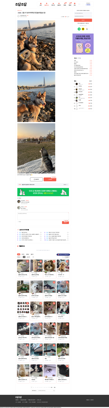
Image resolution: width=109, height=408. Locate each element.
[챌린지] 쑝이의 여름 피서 (23, 295)
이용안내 (87, 399)
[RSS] (63, 257)
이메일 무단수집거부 (31, 399)
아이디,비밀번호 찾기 (81, 23)
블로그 (32, 254)
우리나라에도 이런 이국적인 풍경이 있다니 (81, 73)
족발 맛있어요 (24, 232)
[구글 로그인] (86, 29)
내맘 (61, 273)
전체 (19, 254)
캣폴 (46, 358)
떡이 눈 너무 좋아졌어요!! (50, 274)
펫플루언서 (19, 10)
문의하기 (92, 399)
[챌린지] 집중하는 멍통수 (23, 379)
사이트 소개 (39, 399)
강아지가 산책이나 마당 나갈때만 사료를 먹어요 (31, 234)
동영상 (27, 254)
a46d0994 (36, 335)
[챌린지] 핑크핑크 (35, 358)
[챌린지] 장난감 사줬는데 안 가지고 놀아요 (26, 274)
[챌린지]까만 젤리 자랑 (49, 337)
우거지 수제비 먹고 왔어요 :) (27, 240)
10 (49, 387)
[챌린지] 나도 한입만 (62, 295)
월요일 (75, 63)
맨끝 (54, 387)
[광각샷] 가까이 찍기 (22, 337)
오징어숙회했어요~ (25, 238)
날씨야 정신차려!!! (61, 358)
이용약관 (16, 399)
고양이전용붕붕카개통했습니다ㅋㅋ (65, 337)
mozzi (22, 206)
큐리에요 (35, 273)
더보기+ (90, 81)
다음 (51, 387)
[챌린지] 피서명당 (48, 295)
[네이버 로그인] (79, 29)
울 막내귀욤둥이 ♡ (48, 316)
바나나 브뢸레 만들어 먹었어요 (55, 236)
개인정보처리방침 (23, 399)
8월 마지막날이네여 (53, 238)
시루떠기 (49, 273)
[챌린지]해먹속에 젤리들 (23, 358)
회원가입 (87, 23)
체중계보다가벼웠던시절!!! (50, 379)
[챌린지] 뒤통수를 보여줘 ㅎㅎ (64, 379)
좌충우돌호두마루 (23, 15)
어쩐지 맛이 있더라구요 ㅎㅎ (79, 70)
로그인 (83, 20)
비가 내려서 (76, 62)
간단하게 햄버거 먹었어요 (27, 236)
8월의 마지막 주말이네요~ (54, 234)
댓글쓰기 (65, 222)
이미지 (23, 254)
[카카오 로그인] (83, 29)
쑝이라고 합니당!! (35, 295)
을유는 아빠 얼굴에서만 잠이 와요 (38, 316)
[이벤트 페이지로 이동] (43, 192)
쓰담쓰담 (33, 379)
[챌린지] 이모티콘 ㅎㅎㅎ (23, 316)
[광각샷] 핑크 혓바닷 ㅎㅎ (37, 337)
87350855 (50, 335)
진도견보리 (23, 200)
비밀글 (20, 221)
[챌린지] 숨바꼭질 (35, 274)
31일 (75, 60)
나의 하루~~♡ (61, 274)
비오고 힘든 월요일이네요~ (78, 66)
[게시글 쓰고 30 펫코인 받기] (66, 257)
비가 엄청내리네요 (77, 65)
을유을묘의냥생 (63, 335)
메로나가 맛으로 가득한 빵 (54, 232)
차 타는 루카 (60, 316)
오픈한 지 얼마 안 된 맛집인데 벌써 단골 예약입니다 (58, 240)
